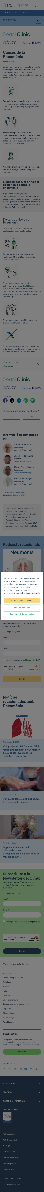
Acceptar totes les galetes (21, 600)
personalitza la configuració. (27, 593)
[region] (22, 596)
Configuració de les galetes (22, 614)
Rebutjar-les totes (22, 607)
